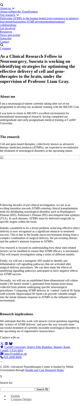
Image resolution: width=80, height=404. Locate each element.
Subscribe (6, 38)
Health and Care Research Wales (44, 370)
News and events (10, 35)
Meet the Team (19, 11)
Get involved (7, 28)
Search (41, 389)
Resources (6, 31)
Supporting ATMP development (31, 21)
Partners (33, 11)
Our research (8, 15)
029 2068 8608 (13, 357)
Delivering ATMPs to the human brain (22, 18)
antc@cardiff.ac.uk (15, 353)
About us (6, 8)
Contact (4, 41)
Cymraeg (5, 48)
